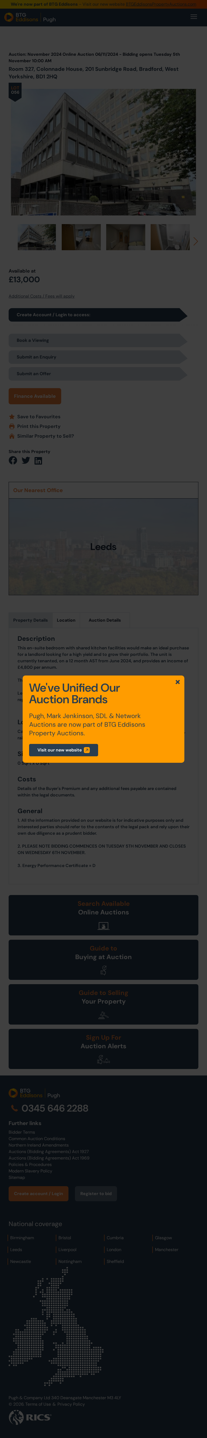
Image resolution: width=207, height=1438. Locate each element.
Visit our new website (59, 750)
